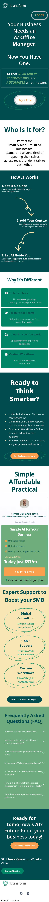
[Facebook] (21, 893)
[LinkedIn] (28, 893)
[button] (46, 5)
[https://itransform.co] (14, 5)
